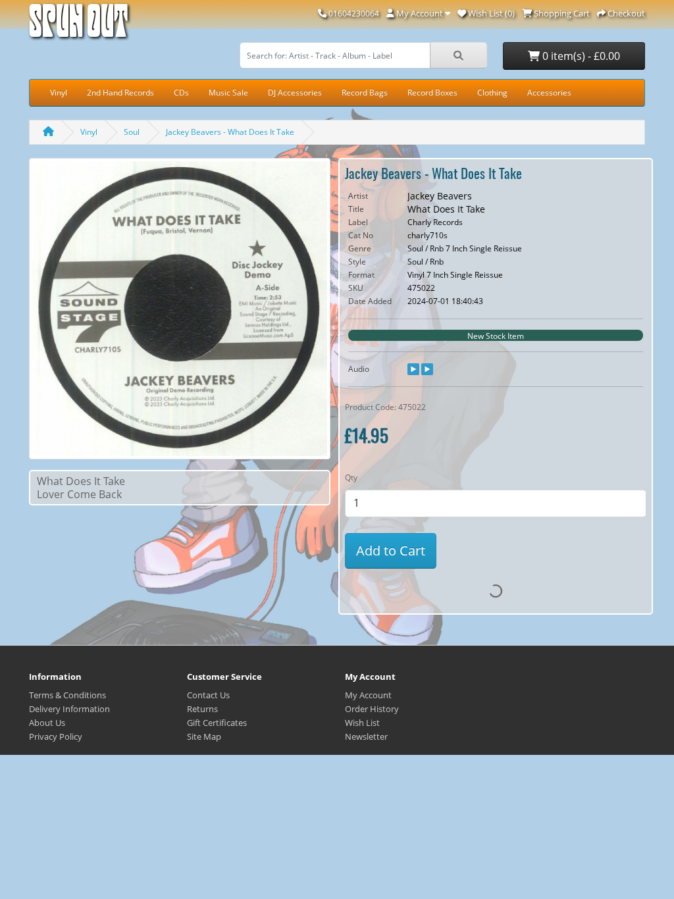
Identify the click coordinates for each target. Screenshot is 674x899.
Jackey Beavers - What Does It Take (230, 132)
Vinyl (58, 92)
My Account (368, 695)
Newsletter (366, 736)
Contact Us (208, 695)
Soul (132, 132)
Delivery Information (69, 709)
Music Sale (228, 92)
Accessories (549, 92)
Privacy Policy (55, 736)
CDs (181, 92)
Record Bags (365, 92)
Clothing (492, 92)
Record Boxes (432, 92)
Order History (372, 709)
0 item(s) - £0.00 (580, 56)
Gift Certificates (217, 723)
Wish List (362, 723)
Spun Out (78, 26)
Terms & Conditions (67, 695)
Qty (351, 477)
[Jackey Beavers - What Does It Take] (179, 313)
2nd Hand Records (120, 92)
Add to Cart (390, 550)
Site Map (204, 736)
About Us (47, 723)
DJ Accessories (295, 92)
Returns (202, 709)
